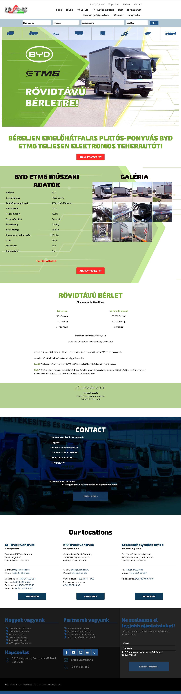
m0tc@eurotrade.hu (79, 569)
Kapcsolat (114, 4)
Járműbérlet (134, 9)
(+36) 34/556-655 (27, 578)
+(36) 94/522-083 (134, 569)
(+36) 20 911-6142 (71, 585)
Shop (59, 9)
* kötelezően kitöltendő (62, 481)
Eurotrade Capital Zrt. (79, 628)
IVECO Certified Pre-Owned (81, 637)
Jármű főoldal (97, 4)
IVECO (69, 9)
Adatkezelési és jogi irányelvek (97, 484)
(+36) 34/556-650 (20, 573)
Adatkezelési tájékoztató (30, 684)
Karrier (137, 4)
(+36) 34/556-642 (24, 588)
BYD (120, 9)
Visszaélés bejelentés (52, 684)
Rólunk (126, 4)
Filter (154, 23)
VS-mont (118, 15)
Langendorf (134, 15)
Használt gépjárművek (96, 15)
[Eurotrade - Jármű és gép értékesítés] (16, 10)
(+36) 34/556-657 (21, 582)
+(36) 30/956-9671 (138, 573)
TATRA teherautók (103, 9)
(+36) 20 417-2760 (85, 578)
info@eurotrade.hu (21, 569)
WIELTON (82, 9)
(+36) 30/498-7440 (144, 578)
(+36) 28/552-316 (78, 573)
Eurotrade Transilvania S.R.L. (82, 634)
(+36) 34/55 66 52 (25, 585)
